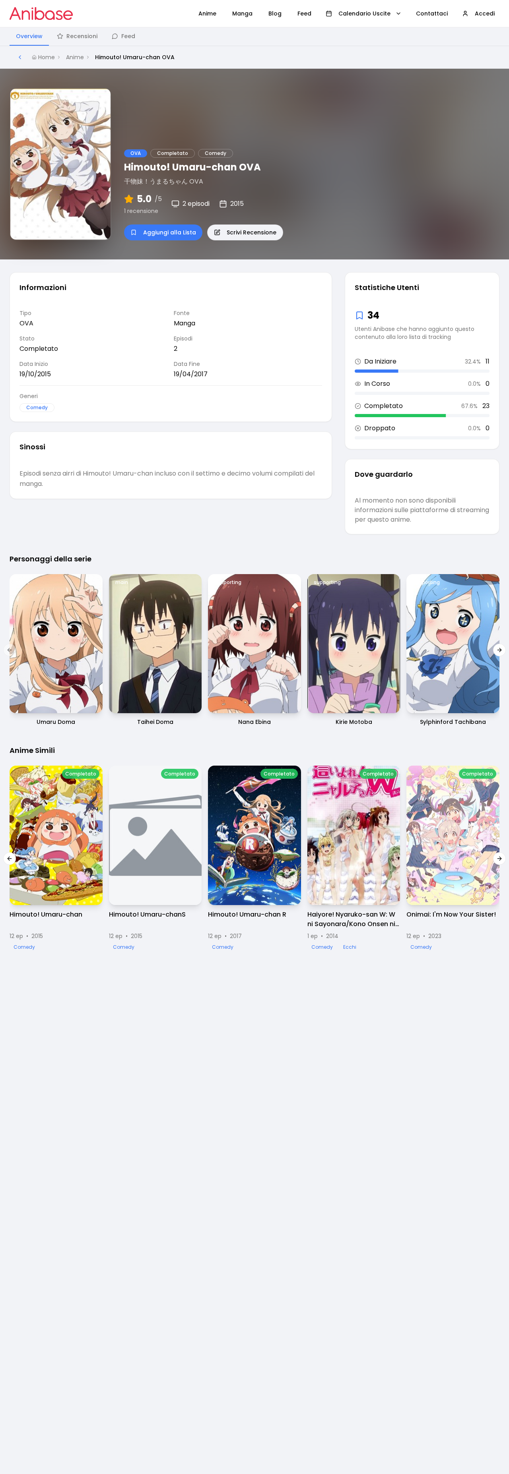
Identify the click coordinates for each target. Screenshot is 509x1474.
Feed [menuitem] (304, 13)
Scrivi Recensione (251, 232)
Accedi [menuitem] (485, 13)
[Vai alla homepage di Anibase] (41, 13)
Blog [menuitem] (275, 13)
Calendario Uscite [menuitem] (364, 13)
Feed (128, 36)
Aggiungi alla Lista (169, 232)
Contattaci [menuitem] (432, 13)
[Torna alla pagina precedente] (20, 57)
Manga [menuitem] (242, 13)
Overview (29, 36)
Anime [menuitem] (207, 13)
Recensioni (81, 36)
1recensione (141, 211)
